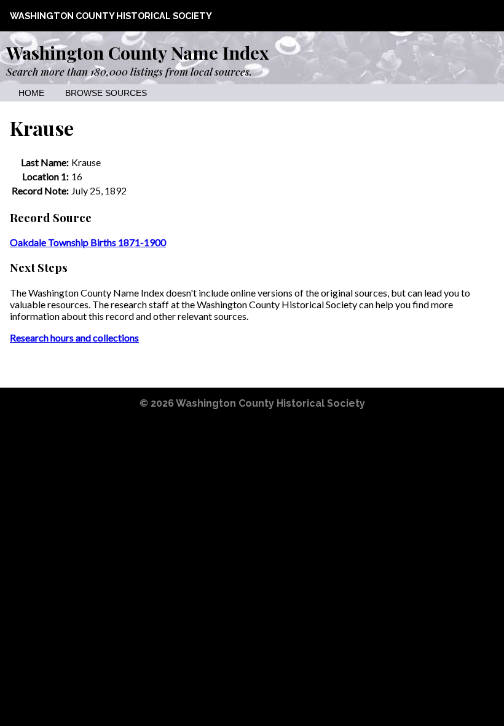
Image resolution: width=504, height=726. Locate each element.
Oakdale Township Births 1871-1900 (88, 242)
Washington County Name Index (137, 52)
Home (31, 93)
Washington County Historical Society (111, 15)
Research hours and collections (74, 337)
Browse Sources (106, 93)
